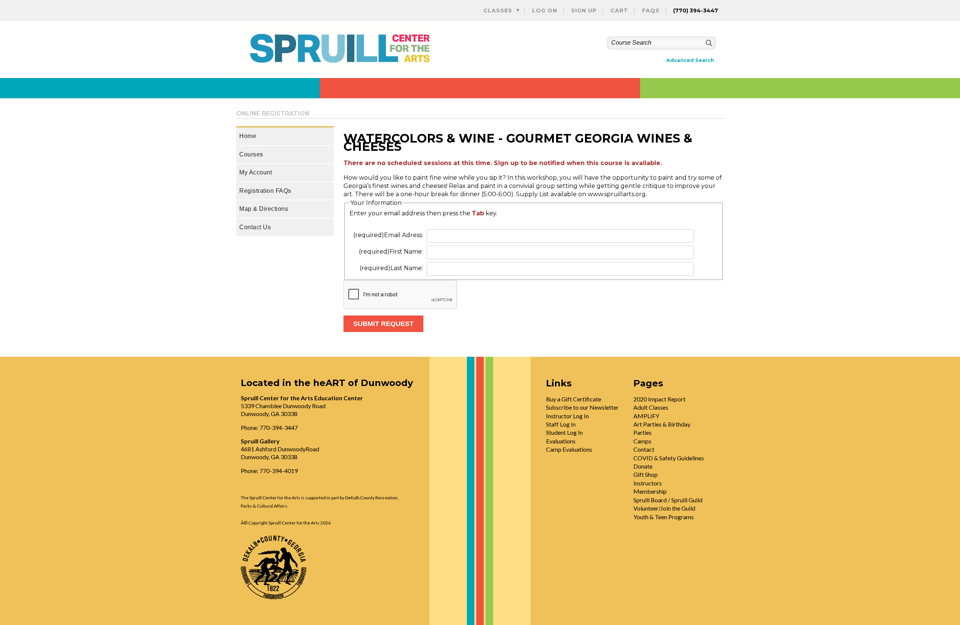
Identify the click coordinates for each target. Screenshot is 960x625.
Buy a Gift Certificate (573, 399)
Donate (642, 466)
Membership (650, 491)
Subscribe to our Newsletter (582, 407)
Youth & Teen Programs (663, 516)
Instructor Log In (567, 415)
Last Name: (391, 268)
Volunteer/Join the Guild (664, 508)
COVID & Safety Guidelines (668, 457)
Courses (251, 154)
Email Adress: (388, 235)
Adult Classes (650, 407)
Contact (643, 449)
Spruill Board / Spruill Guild (667, 499)
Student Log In (564, 432)
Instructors (647, 483)
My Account (255, 172)
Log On (544, 10)
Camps (642, 441)
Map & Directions (263, 209)
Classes (497, 10)
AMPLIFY (646, 415)
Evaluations (561, 441)
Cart (619, 10)
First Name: (391, 251)
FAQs (651, 10)
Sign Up (584, 10)
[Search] (708, 43)
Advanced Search (690, 60)
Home (247, 136)
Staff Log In (561, 424)
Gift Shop (645, 474)
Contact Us (255, 227)
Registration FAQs (265, 191)
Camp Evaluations (569, 449)
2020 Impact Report (659, 399)
